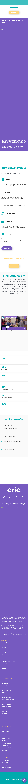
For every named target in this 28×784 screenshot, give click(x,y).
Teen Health (4, 750)
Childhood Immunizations (7, 688)
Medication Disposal (6, 697)
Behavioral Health (5, 731)
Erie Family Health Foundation (8, 765)
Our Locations (4, 656)
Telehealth (4, 713)
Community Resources (7, 685)
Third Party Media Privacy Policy (14, 779)
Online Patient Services (7, 702)
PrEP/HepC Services (6, 743)
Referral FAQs (4, 711)
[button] (4, 497)
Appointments (5, 681)
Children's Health (5, 733)
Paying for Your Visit (6, 704)
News (2, 666)
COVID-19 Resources (6, 690)
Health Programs (5, 738)
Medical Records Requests (7, 699)
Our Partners (4, 649)
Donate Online (5, 760)
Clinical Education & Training (8, 661)
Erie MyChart (4, 683)
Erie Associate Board (6, 762)
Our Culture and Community (8, 645)
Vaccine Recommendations (8, 716)
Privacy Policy (14, 776)
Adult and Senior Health (7, 729)
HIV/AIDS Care (4, 740)
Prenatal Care (4, 745)
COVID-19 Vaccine (5, 692)
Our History (4, 647)
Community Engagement (7, 663)
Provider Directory (5, 709)
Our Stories (4, 654)
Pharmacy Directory (6, 706)
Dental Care (4, 736)
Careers (3, 659)
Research (3, 668)
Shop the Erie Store (6, 767)
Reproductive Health (6, 747)
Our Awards (4, 642)
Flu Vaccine (4, 695)
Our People (4, 652)
